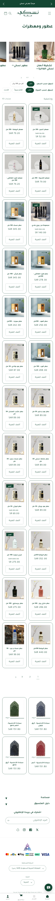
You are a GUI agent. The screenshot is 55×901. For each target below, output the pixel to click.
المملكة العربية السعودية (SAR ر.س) (26, 868)
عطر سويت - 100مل (14, 321)
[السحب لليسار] (34, 78)
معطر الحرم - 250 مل (41, 130)
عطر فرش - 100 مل (14, 274)
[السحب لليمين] (21, 78)
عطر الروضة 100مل (40, 649)
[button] (49, 13)
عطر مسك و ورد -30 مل (14, 460)
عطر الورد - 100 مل (41, 366)
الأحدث (6, 90)
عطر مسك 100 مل (14, 225)
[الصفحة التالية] (15, 677)
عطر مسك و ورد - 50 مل (14, 650)
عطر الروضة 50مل (40, 555)
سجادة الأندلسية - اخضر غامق (14, 725)
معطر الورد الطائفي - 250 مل (14, 179)
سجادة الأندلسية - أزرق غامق (14, 764)
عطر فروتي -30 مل (14, 506)
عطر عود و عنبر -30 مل (40, 412)
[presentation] (3, 4)
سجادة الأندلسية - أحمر (41, 763)
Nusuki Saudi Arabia (19, 892)
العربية (26, 882)
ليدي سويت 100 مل (14, 555)
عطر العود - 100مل (41, 321)
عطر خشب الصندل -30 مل (14, 413)
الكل (30, 84)
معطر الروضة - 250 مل (14, 130)
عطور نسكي (21, 66)
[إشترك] (8, 820)
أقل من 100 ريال (17, 84)
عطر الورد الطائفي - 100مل (40, 275)
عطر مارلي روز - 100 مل (40, 603)
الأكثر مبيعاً (18, 90)
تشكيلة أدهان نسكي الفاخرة (45, 67)
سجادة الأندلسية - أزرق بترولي (41, 725)
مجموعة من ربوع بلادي (40, 225)
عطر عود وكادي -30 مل (14, 366)
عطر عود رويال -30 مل (40, 506)
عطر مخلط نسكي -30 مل (40, 460)
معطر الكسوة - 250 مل (41, 178)
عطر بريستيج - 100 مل (14, 603)
